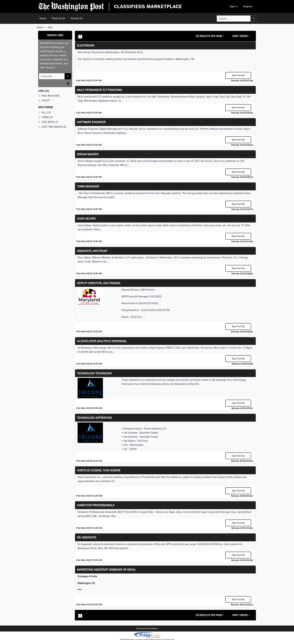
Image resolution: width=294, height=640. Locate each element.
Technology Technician (94, 373)
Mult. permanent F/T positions (99, 90)
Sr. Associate (86, 537)
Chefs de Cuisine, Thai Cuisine (98, 470)
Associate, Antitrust (92, 251)
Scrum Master (88, 154)
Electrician (85, 45)
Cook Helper (86, 218)
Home (42, 18)
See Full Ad (238, 75)
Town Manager (88, 186)
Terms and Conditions (147, 628)
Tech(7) (46, 100)
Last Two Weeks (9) (54, 126)
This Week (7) (50, 122)
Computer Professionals (95, 505)
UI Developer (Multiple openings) (101, 341)
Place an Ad (58, 18)
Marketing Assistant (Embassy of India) (106, 569)
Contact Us (76, 18)
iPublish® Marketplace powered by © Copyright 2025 (147, 634)
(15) (43, 90)
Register (247, 6)
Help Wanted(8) (50, 95)
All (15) (46, 112)
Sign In (234, 6)
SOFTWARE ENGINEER (91, 122)
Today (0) (47, 117)
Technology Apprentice (94, 417)
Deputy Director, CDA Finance (98, 283)
